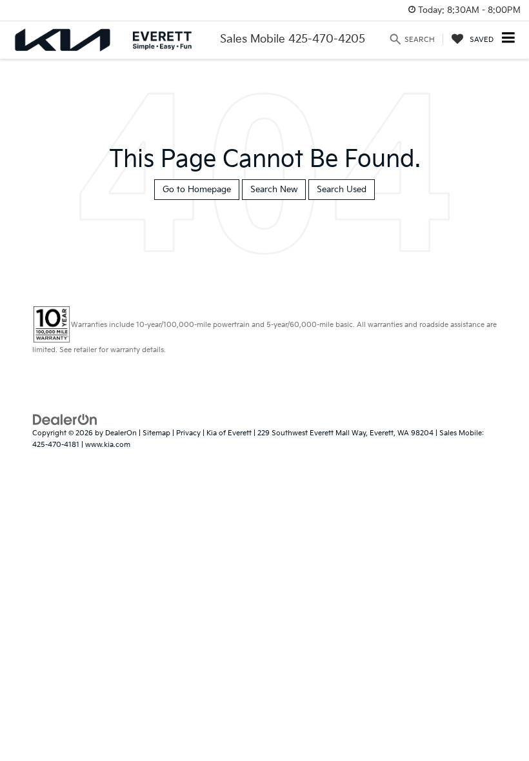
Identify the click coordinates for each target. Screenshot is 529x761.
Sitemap (156, 433)
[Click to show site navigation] (508, 39)
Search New (273, 189)
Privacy (188, 433)
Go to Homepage (197, 189)
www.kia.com (107, 444)
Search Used (341, 189)
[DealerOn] (65, 419)
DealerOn (121, 433)
